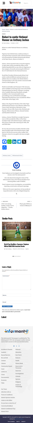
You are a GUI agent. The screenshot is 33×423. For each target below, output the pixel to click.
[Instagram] (19, 346)
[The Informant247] (15, 3)
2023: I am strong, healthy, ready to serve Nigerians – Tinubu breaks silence (7, 205)
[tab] (13, 256)
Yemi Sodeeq (6, 43)
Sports (4, 34)
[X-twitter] (16, 346)
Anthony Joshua (7, 155)
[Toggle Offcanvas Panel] (4, 3)
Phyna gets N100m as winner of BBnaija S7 (26, 203)
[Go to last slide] (4, 238)
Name (4, 295)
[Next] (28, 238)
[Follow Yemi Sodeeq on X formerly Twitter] (16, 194)
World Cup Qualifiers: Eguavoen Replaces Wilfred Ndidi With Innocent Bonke (16, 245)
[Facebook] (13, 346)
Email (4, 302)
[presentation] (16, 231)
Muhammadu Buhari (17, 155)
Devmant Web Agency (19, 419)
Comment (6, 276)
